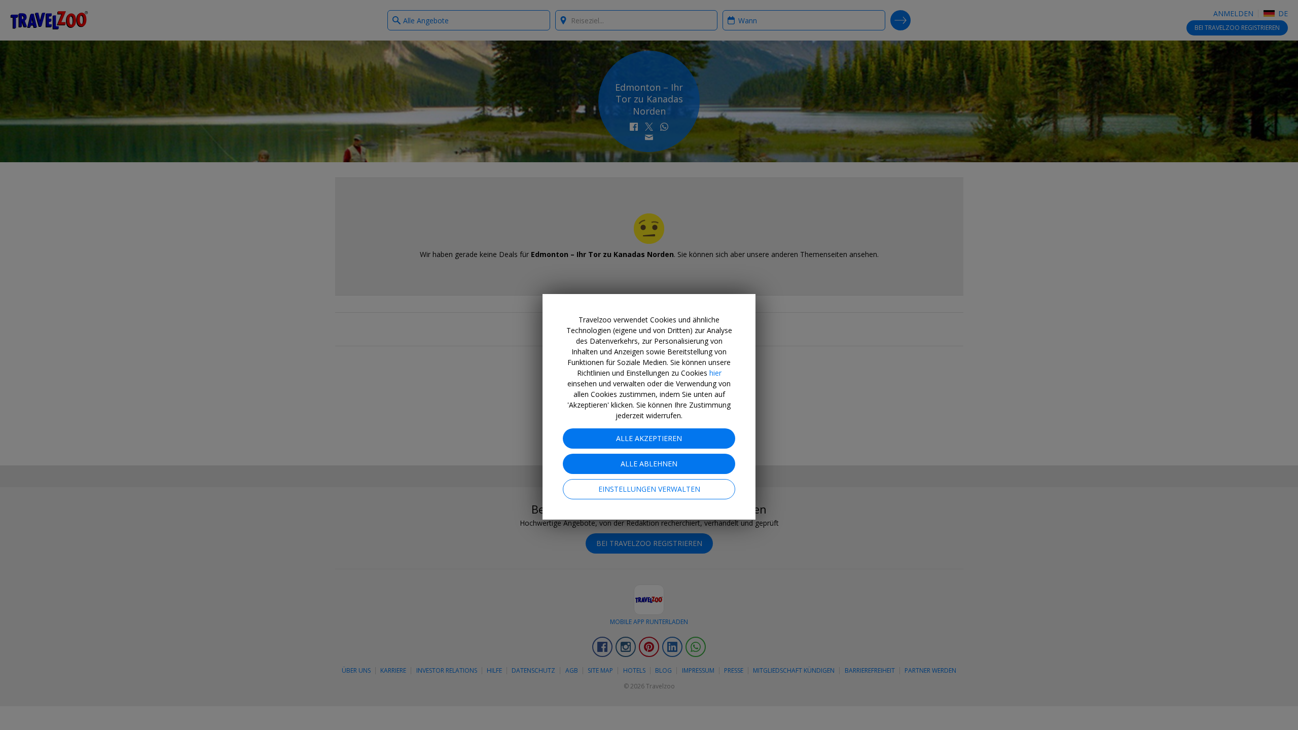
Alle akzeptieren (649, 438)
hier (715, 373)
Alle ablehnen (649, 463)
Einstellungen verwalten (649, 489)
